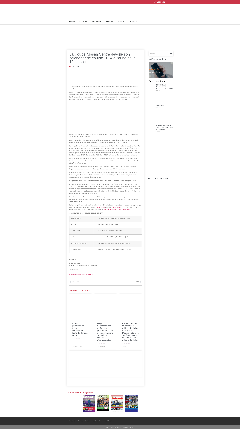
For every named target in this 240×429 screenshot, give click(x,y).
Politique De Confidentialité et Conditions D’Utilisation (96, 421)
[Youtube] (184, 2)
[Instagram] (175, 2)
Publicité (120, 21)
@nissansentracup (118, 207)
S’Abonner (134, 21)
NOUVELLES (96, 21)
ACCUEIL (72, 21)
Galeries (109, 21)
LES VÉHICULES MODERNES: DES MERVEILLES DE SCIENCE (164, 86)
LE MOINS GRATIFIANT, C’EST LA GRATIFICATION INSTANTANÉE (164, 127)
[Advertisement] (105, 364)
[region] (161, 70)
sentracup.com (100, 207)
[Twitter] (171, 2)
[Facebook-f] (167, 2)
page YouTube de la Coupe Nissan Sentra (117, 209)
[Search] (171, 53)
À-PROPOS (83, 21)
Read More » (76, 338)
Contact (72, 421)
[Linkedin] (179, 2)
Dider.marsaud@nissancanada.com (81, 274)
